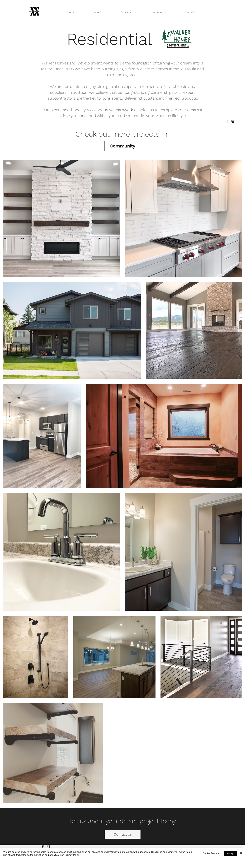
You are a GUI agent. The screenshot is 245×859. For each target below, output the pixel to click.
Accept (230, 853)
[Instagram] (233, 121)
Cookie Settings (211, 853)
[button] (126, 11)
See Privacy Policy (69, 854)
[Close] (241, 853)
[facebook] (43, 846)
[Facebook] (228, 121)
